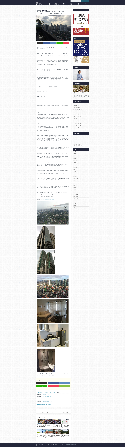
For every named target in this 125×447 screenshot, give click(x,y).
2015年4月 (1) (75, 189)
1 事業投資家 (40, 392)
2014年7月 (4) (75, 203)
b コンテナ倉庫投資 (77, 112)
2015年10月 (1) (75, 180)
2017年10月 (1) (75, 160)
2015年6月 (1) (75, 185)
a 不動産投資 (45, 392)
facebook (42, 445)
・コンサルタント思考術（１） (78, 137)
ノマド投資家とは (56, 4)
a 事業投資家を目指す (77, 105)
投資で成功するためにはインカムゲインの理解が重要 (50, 399)
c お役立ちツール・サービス (78, 127)
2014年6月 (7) (75, 205)
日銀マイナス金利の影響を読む (46, 396)
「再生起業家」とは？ (45, 394)
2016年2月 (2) (75, 174)
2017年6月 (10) (75, 164)
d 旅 (50, 392)
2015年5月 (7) (75, 187)
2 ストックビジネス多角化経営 (78, 109)
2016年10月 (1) (75, 167)
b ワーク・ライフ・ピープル (78, 125)
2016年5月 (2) (75, 173)
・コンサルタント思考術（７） (78, 144)
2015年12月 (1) (75, 176)
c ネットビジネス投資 (77, 114)
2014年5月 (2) (75, 207)
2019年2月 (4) (75, 153)
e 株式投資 (75, 118)
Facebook (71, 4)
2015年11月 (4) (75, 178)
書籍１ (78, 4)
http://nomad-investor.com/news (48, 199)
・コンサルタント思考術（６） (78, 143)
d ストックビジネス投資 (77, 116)
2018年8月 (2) (75, 158)
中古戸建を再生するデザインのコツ (47, 401)
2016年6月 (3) (75, 171)
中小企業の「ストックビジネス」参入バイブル (58, 444)
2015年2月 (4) (75, 191)
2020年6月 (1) (75, 151)
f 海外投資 (53, 392)
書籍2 (85, 4)
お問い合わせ (37, 445)
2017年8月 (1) (75, 162)
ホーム (49, 4)
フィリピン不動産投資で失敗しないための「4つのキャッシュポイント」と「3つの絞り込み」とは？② (53, 412)
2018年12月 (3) (75, 156)
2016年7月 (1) (75, 169)
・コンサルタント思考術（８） (78, 145)
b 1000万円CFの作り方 (77, 107)
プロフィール (63, 4)
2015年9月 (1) (75, 182)
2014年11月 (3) (75, 196)
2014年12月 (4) (75, 194)
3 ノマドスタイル (75, 121)
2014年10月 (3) (75, 198)
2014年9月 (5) (75, 200)
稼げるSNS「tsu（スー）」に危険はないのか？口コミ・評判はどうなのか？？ (49, 409)
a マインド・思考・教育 (77, 123)
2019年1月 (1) (75, 155)
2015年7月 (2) (75, 183)
